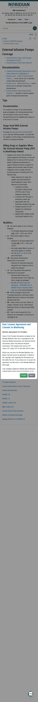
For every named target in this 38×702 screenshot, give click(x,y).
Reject (32, 375)
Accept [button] (23, 375)
